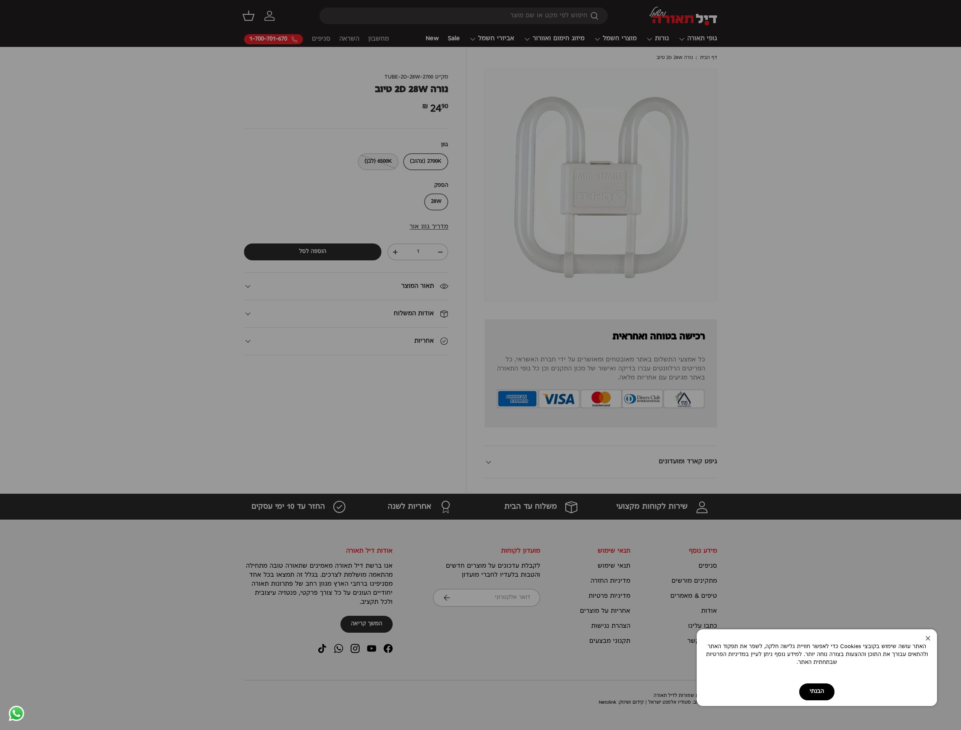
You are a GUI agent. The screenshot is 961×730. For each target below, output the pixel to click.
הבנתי (817, 691)
